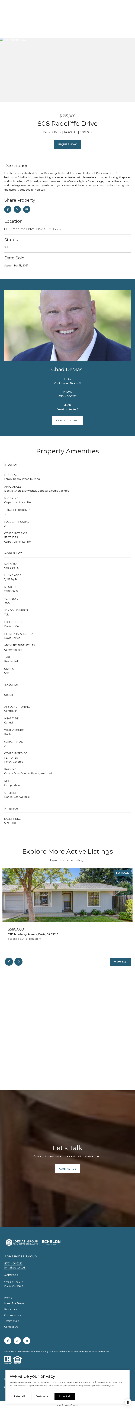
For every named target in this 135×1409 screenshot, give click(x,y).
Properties (10, 1309)
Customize (42, 1396)
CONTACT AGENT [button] (67, 420)
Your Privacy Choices (67, 1405)
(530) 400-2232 (67, 396)
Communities (12, 1315)
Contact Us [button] (67, 1168)
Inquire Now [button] (67, 144)
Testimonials (11, 1321)
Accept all (64, 1396)
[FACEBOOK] (7, 1340)
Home (8, 1297)
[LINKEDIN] (26, 1340)
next (18, 962)
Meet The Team (14, 1303)
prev (9, 962)
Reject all (19, 1396)
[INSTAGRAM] (17, 1340)
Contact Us (11, 1326)
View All (120, 962)
